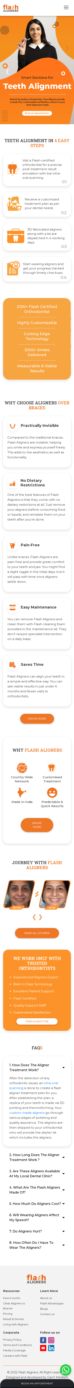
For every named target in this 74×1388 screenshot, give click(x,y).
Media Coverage (14, 1350)
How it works (11, 1298)
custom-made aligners (27, 1113)
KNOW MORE (37, 718)
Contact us (47, 1314)
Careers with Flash (15, 1355)
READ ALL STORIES (37, 933)
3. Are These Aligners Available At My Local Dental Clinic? (34, 1173)
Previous (7, 71)
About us (46, 1298)
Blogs (44, 1308)
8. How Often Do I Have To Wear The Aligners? (31, 1245)
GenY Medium (57, 1377)
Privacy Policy (12, 1339)
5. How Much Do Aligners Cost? (35, 1204)
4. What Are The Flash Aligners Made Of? (34, 1190)
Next (67, 47)
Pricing (7, 1313)
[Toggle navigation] (66, 8)
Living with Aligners (15, 1324)
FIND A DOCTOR (37, 1021)
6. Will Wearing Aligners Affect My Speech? (34, 1217)
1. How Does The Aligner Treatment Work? (29, 1067)
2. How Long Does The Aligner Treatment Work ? (34, 1157)
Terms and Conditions (17, 1345)
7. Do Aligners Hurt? (25, 1231)
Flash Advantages (52, 1303)
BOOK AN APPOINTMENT (37, 1383)
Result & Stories (13, 1319)
